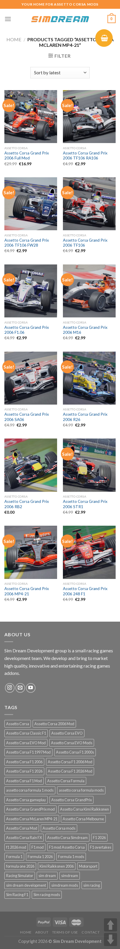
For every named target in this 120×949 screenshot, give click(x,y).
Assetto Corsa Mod (21, 828)
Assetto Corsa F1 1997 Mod (28, 752)
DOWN (110, 939)
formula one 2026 (20, 866)
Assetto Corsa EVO (67, 733)
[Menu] (7, 19)
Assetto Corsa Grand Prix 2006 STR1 (85, 504)
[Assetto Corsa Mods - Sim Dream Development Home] (60, 19)
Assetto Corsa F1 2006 (24, 761)
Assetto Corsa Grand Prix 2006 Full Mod (26, 156)
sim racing (91, 885)
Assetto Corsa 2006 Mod (54, 723)
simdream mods (64, 885)
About (41, 932)
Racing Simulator (19, 875)
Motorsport (88, 866)
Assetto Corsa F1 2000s (75, 752)
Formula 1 (14, 856)
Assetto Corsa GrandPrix (71, 799)
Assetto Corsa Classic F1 (26, 733)
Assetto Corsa (17, 723)
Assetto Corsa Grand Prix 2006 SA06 (26, 417)
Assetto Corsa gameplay (26, 799)
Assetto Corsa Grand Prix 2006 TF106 (85, 243)
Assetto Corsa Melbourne (83, 818)
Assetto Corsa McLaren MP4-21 (31, 818)
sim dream (47, 875)
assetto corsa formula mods (81, 790)
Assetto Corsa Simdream (67, 837)
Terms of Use (65, 932)
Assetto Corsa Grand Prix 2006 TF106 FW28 (26, 243)
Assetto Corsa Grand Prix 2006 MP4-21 (26, 591)
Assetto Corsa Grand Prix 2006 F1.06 (26, 330)
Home (13, 39)
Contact (91, 932)
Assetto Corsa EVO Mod (26, 742)
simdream (69, 875)
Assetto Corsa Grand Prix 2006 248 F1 (85, 591)
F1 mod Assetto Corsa (67, 847)
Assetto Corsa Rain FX (24, 837)
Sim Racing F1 (17, 894)
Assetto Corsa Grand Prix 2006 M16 (85, 330)
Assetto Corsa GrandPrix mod (30, 809)
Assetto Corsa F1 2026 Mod (70, 771)
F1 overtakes (100, 847)
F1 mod (37, 847)
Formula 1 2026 (40, 856)
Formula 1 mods (71, 856)
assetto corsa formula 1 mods (30, 790)
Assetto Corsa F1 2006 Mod (70, 761)
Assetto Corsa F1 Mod (24, 780)
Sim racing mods (46, 894)
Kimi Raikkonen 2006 (57, 866)
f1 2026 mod (16, 847)
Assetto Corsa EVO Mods (71, 742)
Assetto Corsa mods (59, 828)
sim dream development (26, 885)
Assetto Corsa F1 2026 (24, 771)
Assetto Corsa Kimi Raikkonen (84, 809)
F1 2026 (99, 837)
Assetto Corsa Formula (65, 780)
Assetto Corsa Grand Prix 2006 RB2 (26, 504)
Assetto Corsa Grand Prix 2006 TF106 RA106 (85, 156)
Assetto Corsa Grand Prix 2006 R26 (85, 417)
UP (110, 924)
